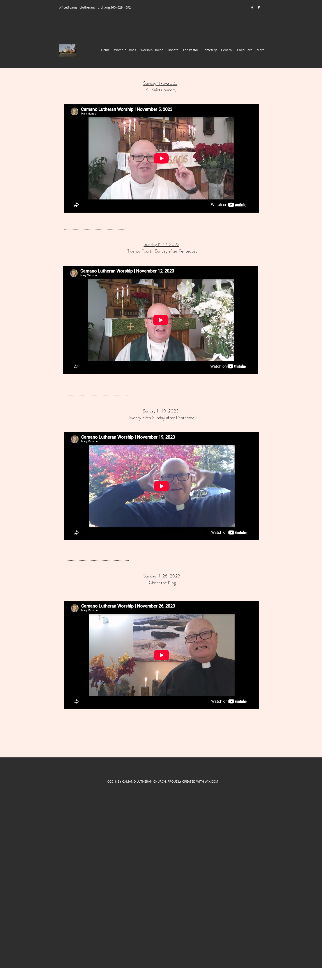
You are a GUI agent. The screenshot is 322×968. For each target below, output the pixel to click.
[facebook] (252, 7)
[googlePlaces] (259, 7)
